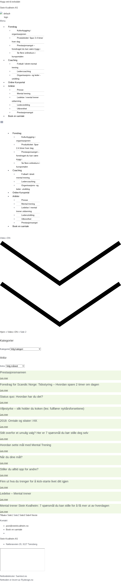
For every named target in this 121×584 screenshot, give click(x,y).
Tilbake (3, 515)
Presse (20, 90)
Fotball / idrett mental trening (24, 66)
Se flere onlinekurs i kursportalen (23, 55)
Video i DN (13, 332)
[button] (60, 21)
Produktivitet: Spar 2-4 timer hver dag (27, 40)
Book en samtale (16, 116)
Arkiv (2, 366)
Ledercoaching (24, 71)
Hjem (2, 332)
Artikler (11, 86)
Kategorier (5, 349)
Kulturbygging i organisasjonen (21, 32)
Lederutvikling (23, 105)
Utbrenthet (22, 108)
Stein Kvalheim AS (9, 7)
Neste (34, 515)
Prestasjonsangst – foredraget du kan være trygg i (26, 47)
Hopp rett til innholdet (10, 1)
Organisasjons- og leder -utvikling (26, 77)
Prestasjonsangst (25, 112)
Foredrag (12, 26)
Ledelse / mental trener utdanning (25, 99)
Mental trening (23, 93)
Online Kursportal (16, 82)
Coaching (12, 60)
